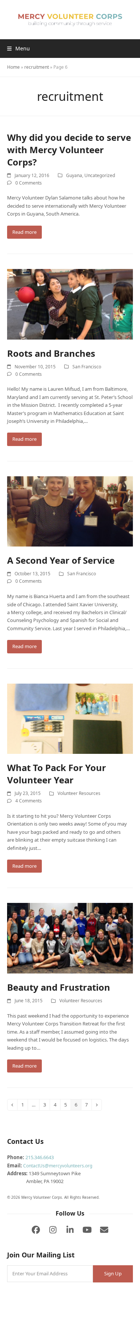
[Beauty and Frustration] (70, 937)
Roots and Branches (51, 353)
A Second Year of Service (61, 560)
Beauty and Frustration (58, 987)
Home (13, 67)
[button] (18, 48)
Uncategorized (99, 175)
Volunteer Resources (78, 793)
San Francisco (86, 366)
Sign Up (113, 1273)
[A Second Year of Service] (70, 511)
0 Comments (28, 183)
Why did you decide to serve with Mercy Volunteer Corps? (69, 149)
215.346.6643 (39, 1157)
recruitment (36, 67)
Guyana (74, 175)
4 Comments (28, 801)
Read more (24, 232)
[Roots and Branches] (70, 303)
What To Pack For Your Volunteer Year (56, 773)
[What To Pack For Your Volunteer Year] (70, 718)
